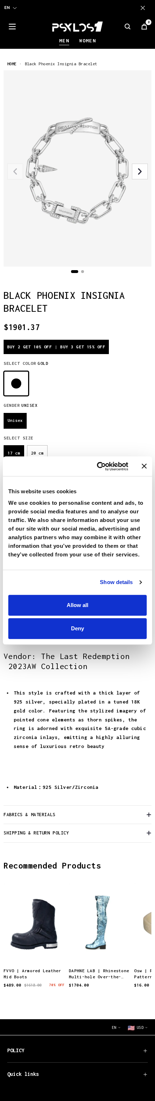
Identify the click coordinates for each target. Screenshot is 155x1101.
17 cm (14, 453)
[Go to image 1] (74, 271)
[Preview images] (34, 951)
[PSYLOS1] (77, 27)
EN (7, 7)
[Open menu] (12, 26)
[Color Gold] (16, 383)
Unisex (15, 420)
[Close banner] (144, 466)
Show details (116, 582)
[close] (144, 8)
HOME (12, 63)
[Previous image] (15, 171)
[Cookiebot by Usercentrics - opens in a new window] (97, 466)
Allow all (77, 605)
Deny (77, 628)
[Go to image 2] (82, 271)
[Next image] (140, 171)
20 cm (37, 453)
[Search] (127, 26)
